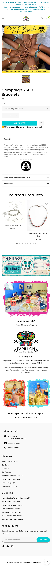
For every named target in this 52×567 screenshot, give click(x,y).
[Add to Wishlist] (41, 123)
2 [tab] (19, 243)
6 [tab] (30, 243)
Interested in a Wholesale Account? (16, 498)
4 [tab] (25, 243)
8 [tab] (35, 243)
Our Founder (7, 472)
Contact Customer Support (26, 325)
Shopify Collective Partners (12, 519)
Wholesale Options (9, 486)
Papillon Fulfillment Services (12, 476)
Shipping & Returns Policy (12, 512)
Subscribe (43, 540)
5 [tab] (27, 243)
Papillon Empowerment (11, 479)
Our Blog (5, 468)
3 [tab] (22, 243)
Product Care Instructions (12, 516)
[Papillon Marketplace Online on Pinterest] (7, 547)
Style (4, 103)
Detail (7, 139)
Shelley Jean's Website (11, 509)
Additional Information (17, 177)
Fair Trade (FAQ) (8, 483)
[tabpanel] (13, 215)
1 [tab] (17, 243)
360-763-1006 (13, 447)
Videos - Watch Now (10, 461)
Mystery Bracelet (13, 225)
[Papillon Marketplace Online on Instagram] (12, 547)
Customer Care (14, 443)
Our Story (5, 465)
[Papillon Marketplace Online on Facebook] (3, 547)
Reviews (8, 183)
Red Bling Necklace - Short (38, 235)
